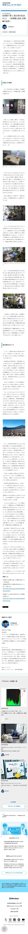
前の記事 (14, 802)
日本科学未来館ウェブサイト (13, 903)
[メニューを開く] (4, 929)
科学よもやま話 (12, 32)
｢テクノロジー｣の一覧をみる (14, 806)
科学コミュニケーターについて (14, 906)
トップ (3, 814)
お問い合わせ (13, 911)
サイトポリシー (13, 909)
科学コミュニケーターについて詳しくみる (13, 873)
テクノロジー (5, 32)
